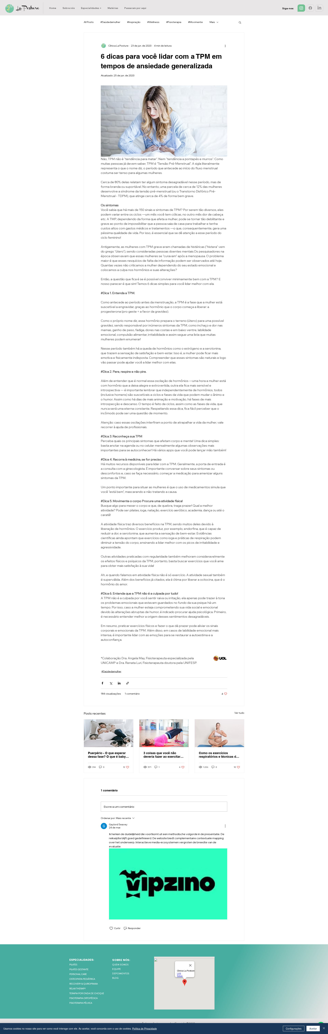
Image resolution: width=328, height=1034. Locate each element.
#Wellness (153, 22)
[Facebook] (310, 8)
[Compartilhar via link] (127, 683)
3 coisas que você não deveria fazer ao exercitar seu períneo (162, 754)
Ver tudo (239, 712)
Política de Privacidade (144, 1028)
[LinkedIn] (319, 8)
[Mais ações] (225, 46)
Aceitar (313, 1028)
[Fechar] (324, 1028)
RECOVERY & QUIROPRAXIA (83, 983)
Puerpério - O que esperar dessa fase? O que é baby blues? (107, 754)
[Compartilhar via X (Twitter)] (110, 683)
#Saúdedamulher (110, 22)
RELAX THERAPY (77, 988)
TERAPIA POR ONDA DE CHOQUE (86, 993)
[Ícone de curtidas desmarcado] (111, 928)
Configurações (294, 1028)
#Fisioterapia (173, 22)
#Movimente (195, 22)
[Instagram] (301, 8)
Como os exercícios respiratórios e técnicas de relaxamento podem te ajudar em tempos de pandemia (218, 754)
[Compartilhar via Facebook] (102, 683)
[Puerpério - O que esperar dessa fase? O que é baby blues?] (108, 733)
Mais (212, 22)
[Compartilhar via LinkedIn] (119, 683)
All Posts (89, 22)
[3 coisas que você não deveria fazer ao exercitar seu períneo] (164, 733)
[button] (91, 8)
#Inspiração (133, 22)
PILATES (73, 964)
